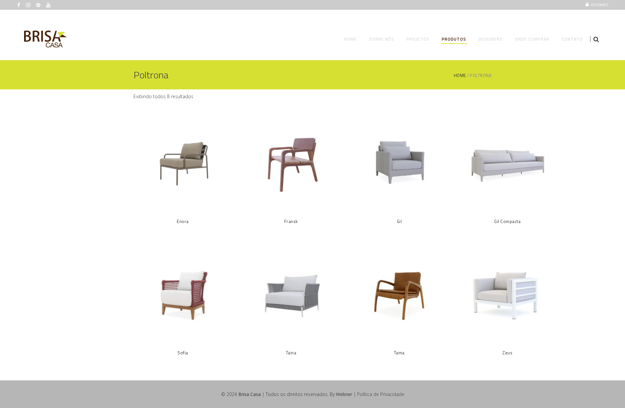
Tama (399, 352)
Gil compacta (507, 221)
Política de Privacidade (380, 394)
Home (460, 75)
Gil (399, 221)
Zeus (507, 352)
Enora (183, 221)
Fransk (291, 221)
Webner (344, 394)
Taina (291, 352)
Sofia (182, 352)
